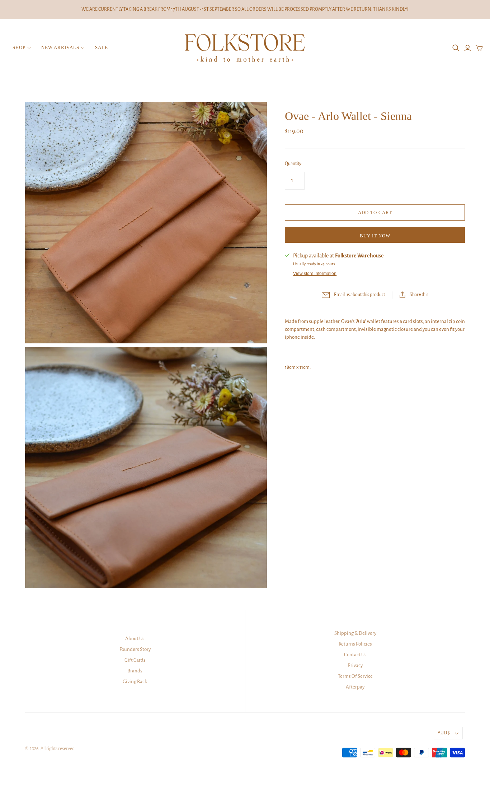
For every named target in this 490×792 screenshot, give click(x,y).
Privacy (355, 665)
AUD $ (444, 732)
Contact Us (355, 654)
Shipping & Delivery (355, 633)
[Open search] (456, 48)
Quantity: (293, 163)
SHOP (19, 47)
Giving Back (135, 681)
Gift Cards (135, 660)
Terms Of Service (355, 676)
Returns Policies (355, 644)
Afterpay (355, 687)
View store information (314, 273)
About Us (135, 638)
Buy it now (375, 235)
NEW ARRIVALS (60, 47)
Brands (134, 670)
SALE (101, 47)
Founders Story (135, 649)
